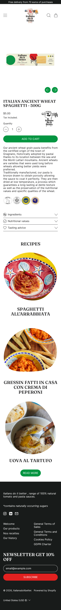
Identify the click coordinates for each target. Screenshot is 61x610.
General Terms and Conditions (45, 533)
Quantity (7, 123)
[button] (48, 15)
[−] (5, 129)
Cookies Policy (43, 539)
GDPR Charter (42, 544)
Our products (11, 528)
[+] (18, 129)
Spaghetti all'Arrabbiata (30, 311)
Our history (10, 538)
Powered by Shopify (45, 590)
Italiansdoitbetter (22, 590)
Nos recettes (11, 533)
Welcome (8, 523)
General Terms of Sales (44, 525)
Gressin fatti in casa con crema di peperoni (30, 387)
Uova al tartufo (30, 460)
